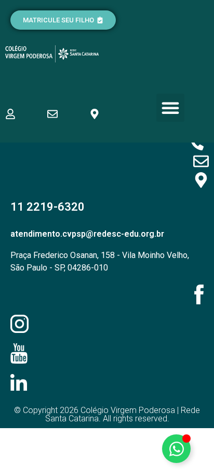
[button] (170, 108)
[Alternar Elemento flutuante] (176, 448)
